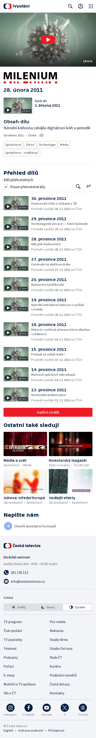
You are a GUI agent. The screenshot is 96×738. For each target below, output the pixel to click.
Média (64, 145)
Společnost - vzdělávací (21, 153)
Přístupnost (56, 730)
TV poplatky (13, 639)
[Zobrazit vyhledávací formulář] (70, 6)
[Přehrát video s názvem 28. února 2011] (48, 39)
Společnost (13, 145)
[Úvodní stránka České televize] (22, 545)
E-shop (9, 675)
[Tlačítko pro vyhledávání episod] (78, 186)
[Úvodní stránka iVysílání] (17, 6)
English (8, 730)
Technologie (47, 145)
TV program (13, 621)
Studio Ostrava (61, 648)
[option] (18, 607)
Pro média (57, 621)
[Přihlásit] (80, 6)
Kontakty (57, 693)
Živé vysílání (13, 630)
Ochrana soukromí (30, 730)
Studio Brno (59, 639)
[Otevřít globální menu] (91, 6)
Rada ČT (56, 657)
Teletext (10, 648)
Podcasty (11, 657)
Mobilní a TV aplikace (20, 684)
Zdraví (30, 145)
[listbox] (48, 607)
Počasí (9, 666)
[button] (48, 40)
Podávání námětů (63, 675)
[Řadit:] (88, 186)
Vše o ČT (10, 693)
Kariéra (55, 666)
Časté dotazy (60, 684)
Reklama (56, 630)
